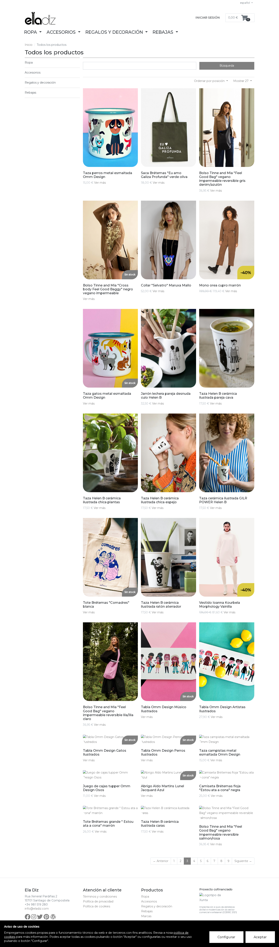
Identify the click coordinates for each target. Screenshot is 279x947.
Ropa (29, 62)
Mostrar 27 (241, 81)
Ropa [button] (31, 32)
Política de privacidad (98, 901)
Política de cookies (96, 906)
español (245, 2)
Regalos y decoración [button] (114, 32)
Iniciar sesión (207, 17)
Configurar (226, 937)
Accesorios (32, 72)
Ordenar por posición (209, 81)
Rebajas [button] (163, 32)
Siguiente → (243, 861)
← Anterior (160, 861)
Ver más (100, 182)
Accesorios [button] (62, 32)
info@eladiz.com (37, 908)
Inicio (28, 45)
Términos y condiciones (100, 896)
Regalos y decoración (40, 82)
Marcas (146, 916)
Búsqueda (227, 65)
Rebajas (30, 92)
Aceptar (260, 937)
